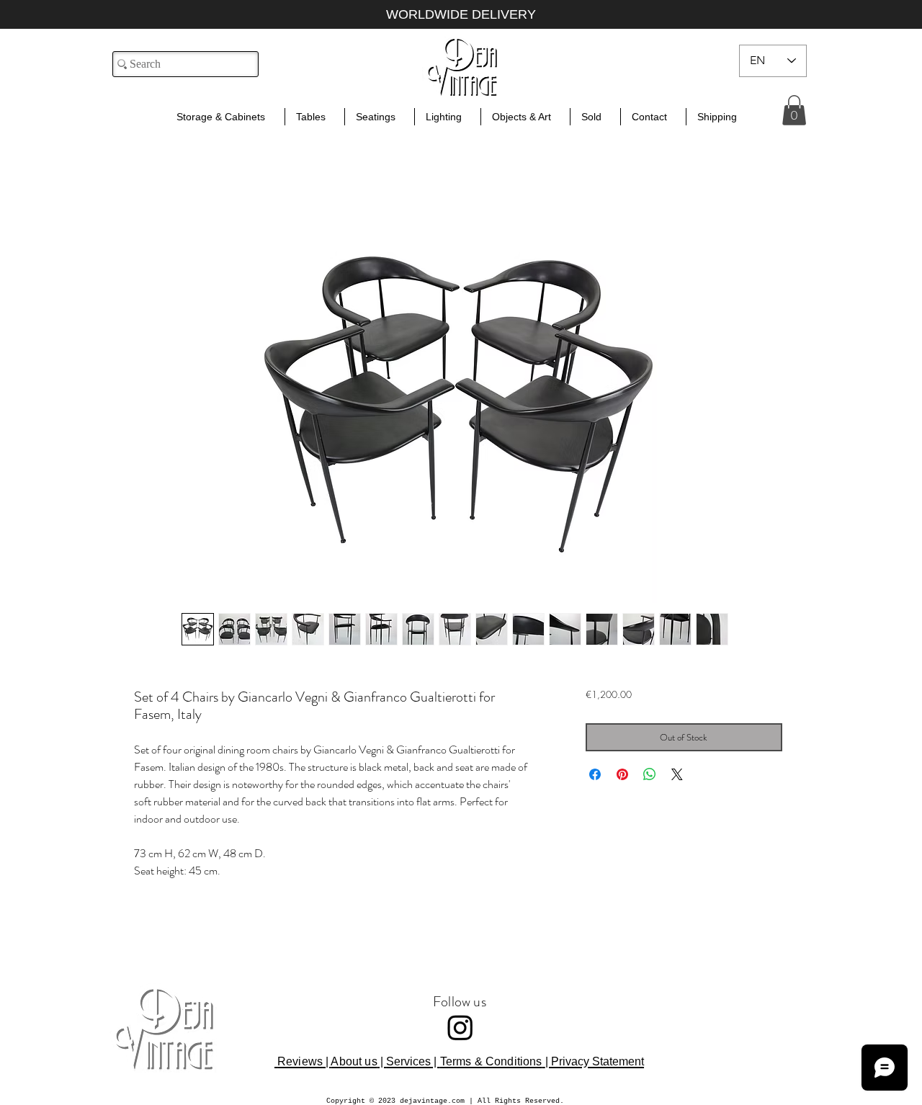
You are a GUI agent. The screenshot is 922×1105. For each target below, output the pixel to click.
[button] (794, 110)
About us (354, 1061)
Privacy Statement (597, 1061)
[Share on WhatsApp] (649, 774)
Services (408, 1061)
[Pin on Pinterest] (622, 774)
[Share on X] (677, 774)
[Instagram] (460, 1027)
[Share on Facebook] (595, 774)
